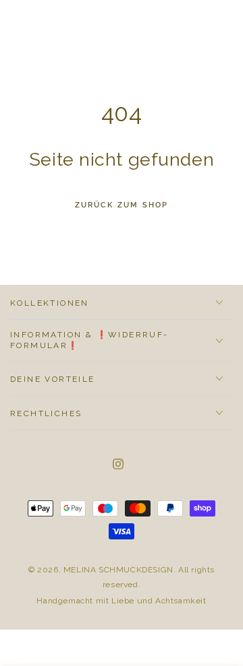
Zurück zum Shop (122, 205)
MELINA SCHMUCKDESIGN (118, 569)
